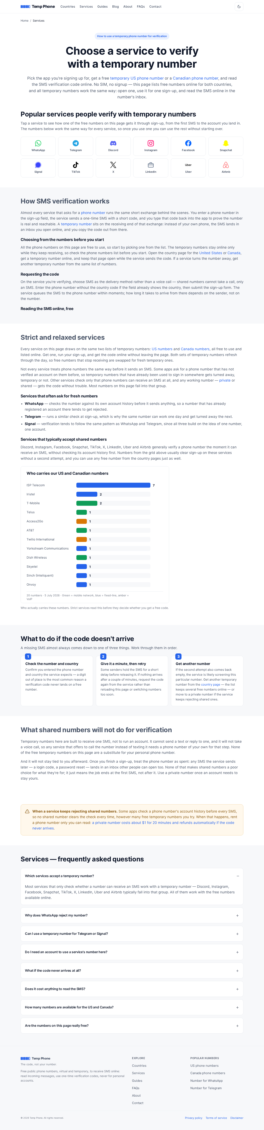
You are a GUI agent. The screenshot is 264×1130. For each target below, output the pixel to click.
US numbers (162, 349)
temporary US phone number (137, 78)
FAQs (141, 6)
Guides (102, 6)
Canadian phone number (195, 78)
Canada (233, 253)
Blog (115, 6)
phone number (93, 213)
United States (210, 253)
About (127, 6)
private (225, 380)
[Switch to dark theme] (239, 6)
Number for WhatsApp (206, 1081)
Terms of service (216, 1117)
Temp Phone (43, 6)
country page (210, 684)
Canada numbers (195, 349)
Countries (67, 6)
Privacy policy (193, 1117)
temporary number (76, 224)
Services (86, 6)
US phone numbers (204, 1066)
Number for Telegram (206, 1088)
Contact (155, 6)
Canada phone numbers (207, 1073)
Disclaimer (236, 1117)
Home (24, 20)
